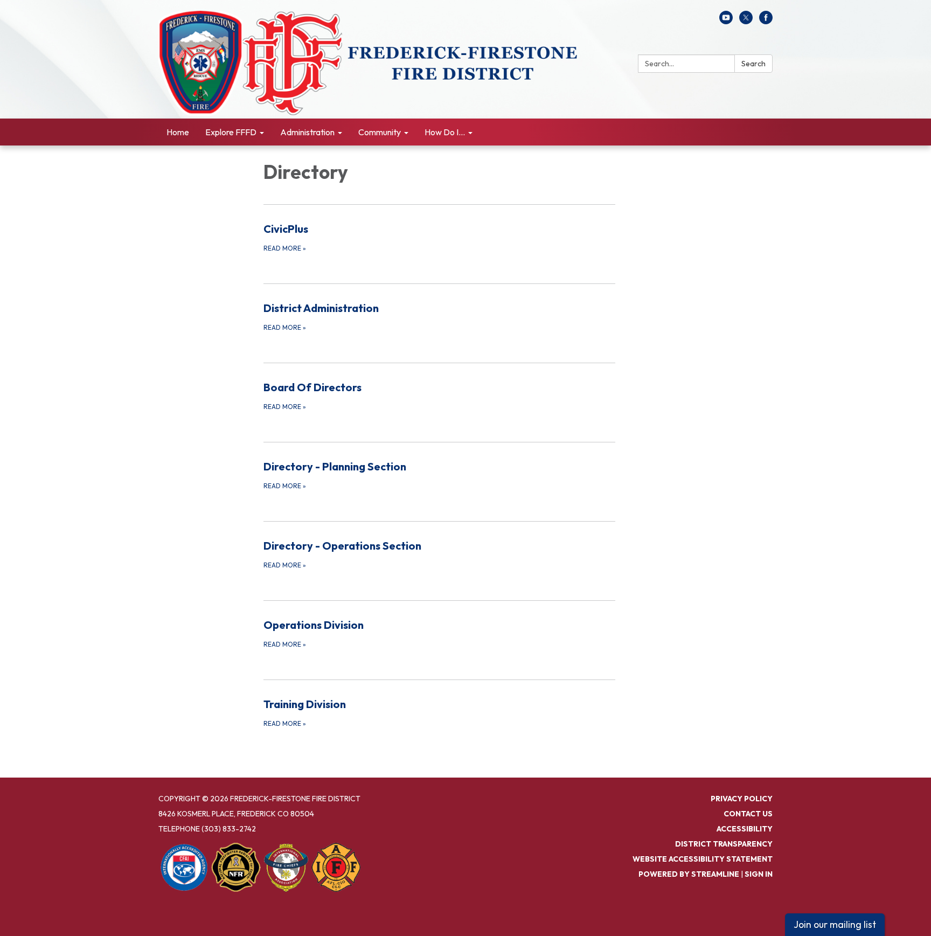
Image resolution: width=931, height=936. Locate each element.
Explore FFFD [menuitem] (230, 132)
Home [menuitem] (177, 132)
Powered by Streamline (688, 874)
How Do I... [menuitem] (445, 132)
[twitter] (746, 21)
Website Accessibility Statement (703, 859)
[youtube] (726, 21)
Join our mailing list (835, 924)
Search (753, 63)
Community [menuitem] (379, 132)
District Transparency (724, 844)
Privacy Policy (742, 798)
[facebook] (766, 21)
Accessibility (745, 829)
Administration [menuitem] (307, 132)
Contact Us (748, 814)
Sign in (759, 874)
